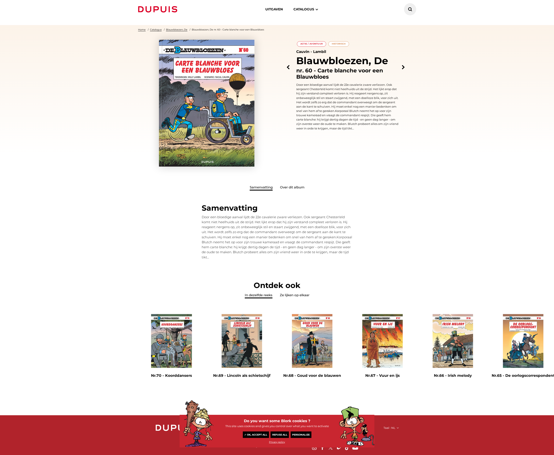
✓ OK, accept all (255, 434)
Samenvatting (261, 187)
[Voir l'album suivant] (403, 67)
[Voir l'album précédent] (288, 67)
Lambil (319, 51)
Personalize (301, 434)
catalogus (303, 9)
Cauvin (302, 51)
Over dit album (292, 187)
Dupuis (158, 9)
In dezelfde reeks (258, 295)
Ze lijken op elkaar (294, 295)
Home (142, 29)
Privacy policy (277, 442)
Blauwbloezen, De (176, 29)
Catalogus (156, 29)
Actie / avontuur (311, 44)
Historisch (339, 44)
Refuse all (279, 434)
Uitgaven (274, 9)
